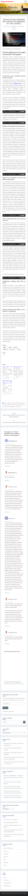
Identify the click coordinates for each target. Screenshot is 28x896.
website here (17, 83)
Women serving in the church (14, 406)
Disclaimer (6, 854)
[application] (14, 111)
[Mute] (20, 111)
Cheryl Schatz (18, 26)
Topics (5, 865)
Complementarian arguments (17, 403)
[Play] (4, 111)
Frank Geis (10, 518)
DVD (4, 859)
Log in (5, 877)
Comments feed (7, 883)
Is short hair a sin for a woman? (10, 819)
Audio (5, 403)
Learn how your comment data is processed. (14, 683)
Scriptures (6, 862)
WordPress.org (7, 885)
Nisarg (25, 893)
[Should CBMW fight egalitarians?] (8, 372)
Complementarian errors (8, 404)
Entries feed (6, 880)
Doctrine (5, 856)
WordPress (17, 893)
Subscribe (5, 707)
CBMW (8, 403)
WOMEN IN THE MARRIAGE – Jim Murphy (13, 775)
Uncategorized (18, 404)
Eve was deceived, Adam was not (11, 822)
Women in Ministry (7, 1)
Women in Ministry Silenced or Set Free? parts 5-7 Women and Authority (14, 415)
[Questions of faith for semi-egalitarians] (18, 372)
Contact (5, 851)
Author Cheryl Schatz (8, 848)
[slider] (23, 111)
